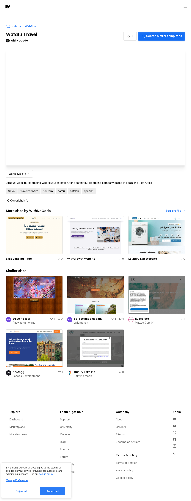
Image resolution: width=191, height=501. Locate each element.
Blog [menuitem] (63, 441)
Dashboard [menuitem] (16, 419)
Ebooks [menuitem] (64, 449)
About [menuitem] (119, 419)
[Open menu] (185, 6)
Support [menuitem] (65, 419)
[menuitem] (174, 419)
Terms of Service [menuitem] (126, 462)
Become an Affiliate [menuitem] (128, 441)
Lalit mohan (81, 322)
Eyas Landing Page (19, 258)
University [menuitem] (66, 426)
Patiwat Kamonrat (24, 322)
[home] (7, 7)
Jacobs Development (26, 375)
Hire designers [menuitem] (19, 434)
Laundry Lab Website (142, 258)
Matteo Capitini (144, 322)
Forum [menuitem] (64, 456)
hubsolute (142, 318)
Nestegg (18, 372)
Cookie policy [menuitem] (124, 477)
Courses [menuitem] (65, 434)
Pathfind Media (83, 375)
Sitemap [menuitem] (121, 434)
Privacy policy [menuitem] (124, 470)
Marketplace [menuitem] (17, 426)
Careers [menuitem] (121, 426)
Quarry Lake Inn (84, 372)
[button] (130, 36)
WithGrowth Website (81, 258)
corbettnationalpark (88, 318)
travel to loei (21, 318)
